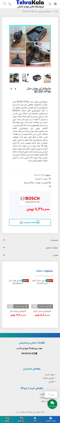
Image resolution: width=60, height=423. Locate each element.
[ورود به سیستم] (50, 4)
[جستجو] (4, 4)
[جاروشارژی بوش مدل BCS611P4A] (47, 66)
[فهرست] (55, 4)
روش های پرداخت (46, 397)
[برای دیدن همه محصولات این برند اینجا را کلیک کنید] (30, 199)
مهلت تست (49, 374)
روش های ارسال (47, 401)
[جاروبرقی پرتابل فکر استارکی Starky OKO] (15, 89)
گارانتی (51, 381)
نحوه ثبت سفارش (47, 394)
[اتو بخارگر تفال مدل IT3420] (11, 89)
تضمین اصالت (48, 378)
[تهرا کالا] (30, 4)
